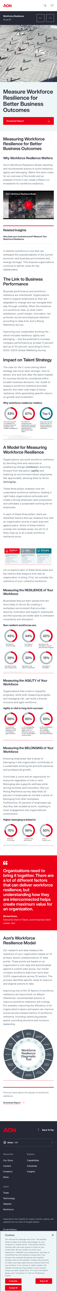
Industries (32, 1165)
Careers (7, 1165)
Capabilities (33, 1160)
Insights (31, 1171)
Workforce (8, 1209)
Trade (6, 1192)
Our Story (8, 1160)
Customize (13, 1281)
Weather (7, 1203)
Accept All (13, 1288)
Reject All (44, 1281)
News (6, 1177)
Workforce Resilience (13, 16)
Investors (7, 1171)
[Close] (53, 1235)
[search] (45, 5)
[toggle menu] (52, 5)
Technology (9, 1198)
